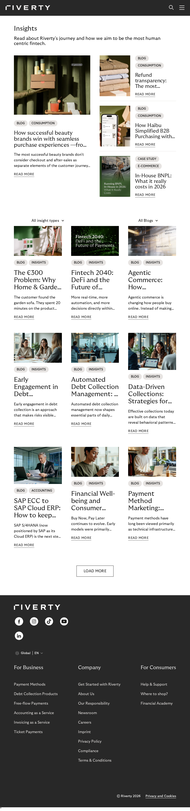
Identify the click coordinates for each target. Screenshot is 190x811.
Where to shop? (154, 694)
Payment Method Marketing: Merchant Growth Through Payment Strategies (144, 501)
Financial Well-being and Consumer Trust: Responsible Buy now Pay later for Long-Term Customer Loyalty (94, 501)
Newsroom (87, 713)
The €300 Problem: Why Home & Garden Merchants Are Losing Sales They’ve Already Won (37, 280)
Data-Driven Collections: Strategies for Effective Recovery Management (148, 394)
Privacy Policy (89, 741)
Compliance (88, 751)
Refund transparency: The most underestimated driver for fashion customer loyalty (154, 81)
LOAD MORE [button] (95, 571)
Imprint (84, 732)
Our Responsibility (94, 703)
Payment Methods (29, 684)
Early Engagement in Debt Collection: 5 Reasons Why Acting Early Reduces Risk (36, 387)
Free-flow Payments (31, 703)
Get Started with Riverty (99, 684)
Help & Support (154, 684)
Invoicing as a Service (32, 722)
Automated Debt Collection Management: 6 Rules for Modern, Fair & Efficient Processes (95, 387)
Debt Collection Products (36, 694)
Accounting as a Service (34, 713)
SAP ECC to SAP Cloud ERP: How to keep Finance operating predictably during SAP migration (37, 508)
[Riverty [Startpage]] (28, 8)
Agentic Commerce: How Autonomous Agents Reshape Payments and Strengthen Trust (152, 280)
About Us (86, 694)
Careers (84, 722)
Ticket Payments (28, 732)
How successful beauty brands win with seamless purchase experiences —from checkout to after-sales (51, 139)
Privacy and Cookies (161, 796)
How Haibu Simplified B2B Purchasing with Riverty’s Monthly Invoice (155, 131)
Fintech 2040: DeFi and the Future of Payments (92, 280)
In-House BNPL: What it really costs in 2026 (153, 181)
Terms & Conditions (94, 760)
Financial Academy (157, 703)
